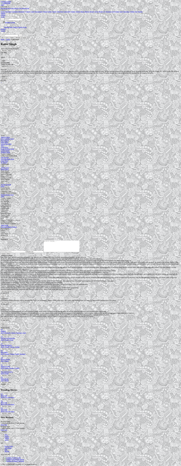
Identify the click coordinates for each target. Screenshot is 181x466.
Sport (121, 12)
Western (140, 12)
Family (50, 12)
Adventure (8, 12)
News (96, 12)
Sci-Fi (114, 12)
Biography (21, 12)
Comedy (27, 12)
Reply (3, 297)
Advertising (8, 448)
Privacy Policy (9, 446)
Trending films (8, 27)
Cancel (11, 239)
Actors (25, 27)
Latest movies (14, 8)
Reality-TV (102, 12)
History (73, 12)
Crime (32, 12)
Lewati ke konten (6, 1)
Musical (87, 12)
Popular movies (5, 8)
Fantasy (54, 12)
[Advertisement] (57, 99)
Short (117, 12)
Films (6, 435)
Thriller (132, 12)
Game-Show (67, 12)
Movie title (4, 425)
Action (3, 12)
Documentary (39, 12)
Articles (20, 27)
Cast (6, 37)
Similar (24, 37)
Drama (45, 12)
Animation (15, 12)
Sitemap (7, 451)
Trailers (15, 27)
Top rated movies (24, 8)
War (136, 12)
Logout (3, 31)
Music (82, 12)
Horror (78, 12)
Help (6, 449)
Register (3, 29)
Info (3, 37)
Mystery (92, 12)
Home (2, 39)
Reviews (18, 37)
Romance (109, 12)
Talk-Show (126, 12)
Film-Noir (60, 12)
